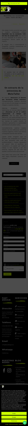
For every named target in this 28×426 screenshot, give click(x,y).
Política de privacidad (13, 424)
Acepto (14, 413)
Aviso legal (21, 424)
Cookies (6, 424)
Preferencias (14, 421)
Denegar (14, 417)
